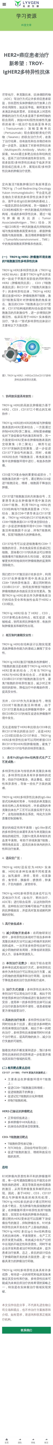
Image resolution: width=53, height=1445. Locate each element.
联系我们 (26, 1330)
